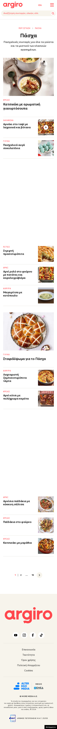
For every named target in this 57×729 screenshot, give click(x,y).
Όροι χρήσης (28, 660)
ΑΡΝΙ (5, 267)
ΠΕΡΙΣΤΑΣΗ (24, 28)
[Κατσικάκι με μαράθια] (46, 546)
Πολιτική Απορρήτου (28, 665)
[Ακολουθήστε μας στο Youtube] (16, 635)
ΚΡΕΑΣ (6, 100)
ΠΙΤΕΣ (6, 247)
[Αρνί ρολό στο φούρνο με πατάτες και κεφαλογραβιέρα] (46, 275)
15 (33, 575)
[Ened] (38, 687)
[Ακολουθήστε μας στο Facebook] (33, 635)
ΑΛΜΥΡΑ (7, 288)
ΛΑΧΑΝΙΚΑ (8, 120)
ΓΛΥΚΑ (6, 141)
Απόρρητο (51, 727)
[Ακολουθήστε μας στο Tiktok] (41, 635)
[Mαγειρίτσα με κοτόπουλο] (46, 295)
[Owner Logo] (21, 685)
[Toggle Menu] (52, 5)
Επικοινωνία (28, 649)
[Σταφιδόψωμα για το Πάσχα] (28, 331)
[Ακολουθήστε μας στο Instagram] (24, 635)
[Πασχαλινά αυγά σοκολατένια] (46, 148)
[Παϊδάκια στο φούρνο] (46, 525)
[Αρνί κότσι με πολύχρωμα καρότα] (46, 398)
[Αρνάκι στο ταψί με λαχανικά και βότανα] (46, 127)
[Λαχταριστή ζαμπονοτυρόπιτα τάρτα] (46, 378)
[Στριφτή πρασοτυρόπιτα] (46, 254)
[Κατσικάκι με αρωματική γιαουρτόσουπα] (28, 77)
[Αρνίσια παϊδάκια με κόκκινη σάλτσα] (46, 504)
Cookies (28, 670)
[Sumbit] (53, 13)
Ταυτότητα (28, 654)
